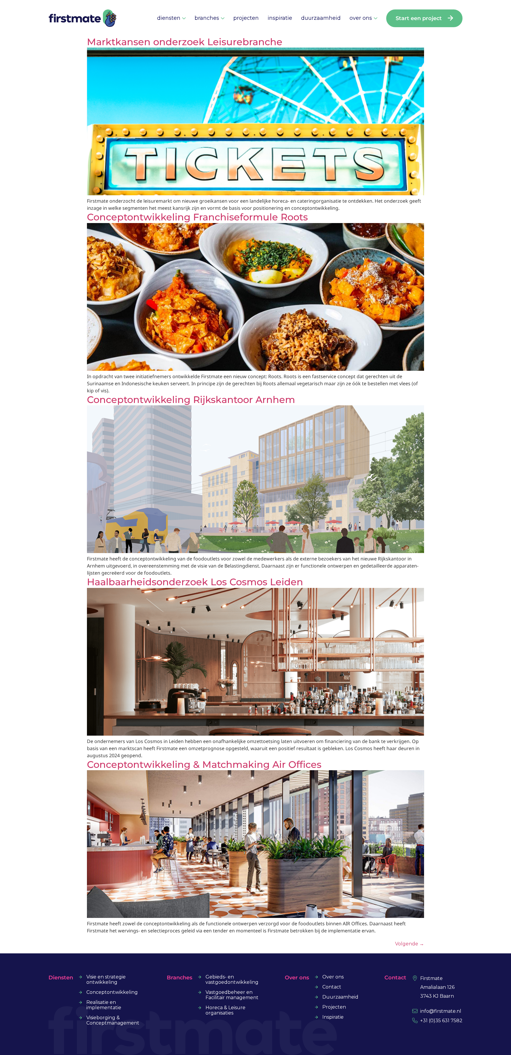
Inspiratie (333, 1017)
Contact (331, 987)
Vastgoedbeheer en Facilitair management (232, 995)
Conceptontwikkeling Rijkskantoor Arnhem (191, 399)
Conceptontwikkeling (112, 992)
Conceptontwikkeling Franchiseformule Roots (197, 217)
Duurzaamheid (340, 997)
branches (207, 18)
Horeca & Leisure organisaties (225, 1010)
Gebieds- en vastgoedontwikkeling (232, 979)
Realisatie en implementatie (103, 1005)
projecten (246, 18)
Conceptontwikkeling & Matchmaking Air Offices (204, 764)
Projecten (334, 1007)
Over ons (333, 977)
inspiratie (280, 18)
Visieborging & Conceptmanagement (112, 1020)
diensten (168, 18)
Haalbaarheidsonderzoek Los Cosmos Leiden (195, 582)
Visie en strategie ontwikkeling (106, 979)
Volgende (409, 944)
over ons (361, 18)
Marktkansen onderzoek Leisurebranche (184, 42)
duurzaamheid (321, 18)
